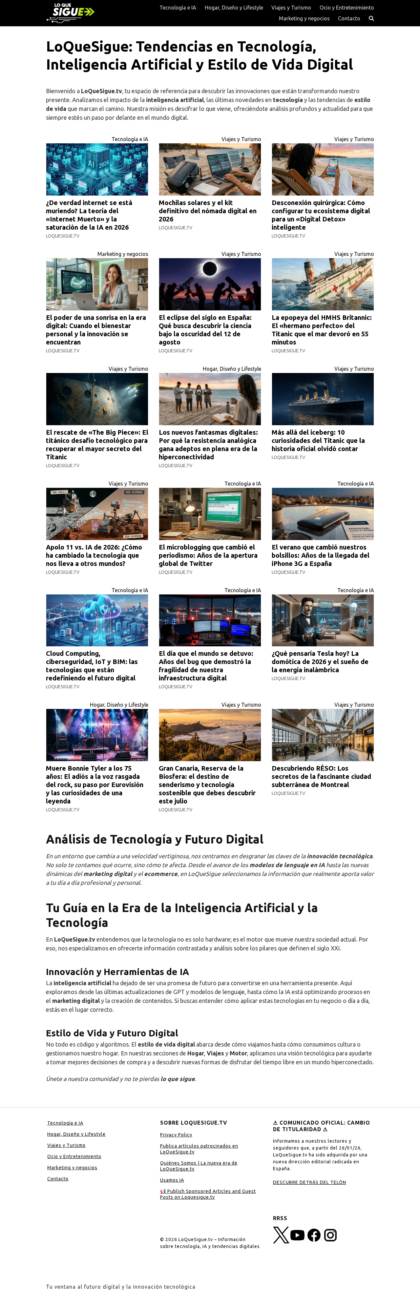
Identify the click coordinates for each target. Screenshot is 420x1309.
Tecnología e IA (177, 7)
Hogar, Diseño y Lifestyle (234, 7)
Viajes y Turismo (291, 7)
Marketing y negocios (304, 18)
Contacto (349, 18)
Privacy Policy (176, 1134)
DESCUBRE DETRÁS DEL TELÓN (309, 1182)
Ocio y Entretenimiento (347, 7)
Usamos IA (172, 1180)
